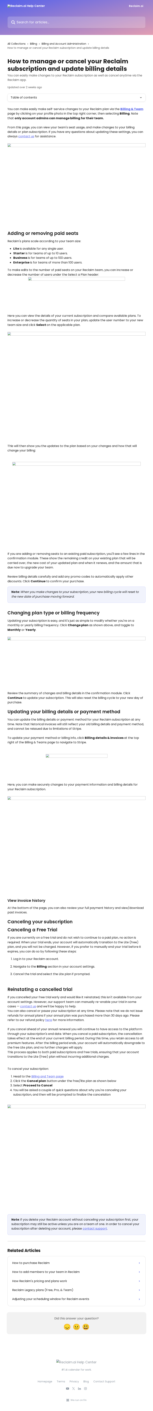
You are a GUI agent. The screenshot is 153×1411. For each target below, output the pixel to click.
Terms (61, 1381)
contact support (95, 1228)
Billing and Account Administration (64, 44)
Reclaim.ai (136, 6)
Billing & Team (131, 109)
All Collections (16, 44)
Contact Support (104, 1381)
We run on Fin (79, 1400)
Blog (86, 1381)
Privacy (74, 1381)
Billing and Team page (47, 1076)
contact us (26, 136)
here (48, 1020)
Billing (33, 44)
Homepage (45, 1381)
